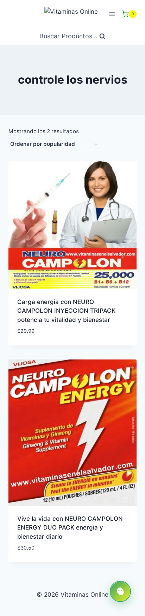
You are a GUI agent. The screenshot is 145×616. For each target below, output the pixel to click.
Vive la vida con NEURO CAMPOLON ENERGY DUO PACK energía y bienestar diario (70, 527)
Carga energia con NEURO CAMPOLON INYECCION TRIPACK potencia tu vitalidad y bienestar (66, 310)
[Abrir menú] (111, 13)
